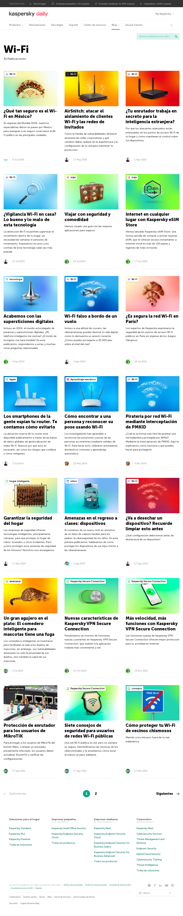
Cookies (38, 888)
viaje (73, 177)
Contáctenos (14, 897)
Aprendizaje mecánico (83, 379)
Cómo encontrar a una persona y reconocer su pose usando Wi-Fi (89, 422)
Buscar (176, 36)
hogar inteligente (19, 481)
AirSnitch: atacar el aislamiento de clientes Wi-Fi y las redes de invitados (89, 119)
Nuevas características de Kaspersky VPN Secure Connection (91, 623)
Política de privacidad (73, 885)
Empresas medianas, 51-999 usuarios (117, 4)
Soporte (73, 24)
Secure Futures (133, 24)
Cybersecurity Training (149, 859)
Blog (114, 24)
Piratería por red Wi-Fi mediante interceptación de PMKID (151, 422)
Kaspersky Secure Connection (87, 581)
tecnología (15, 279)
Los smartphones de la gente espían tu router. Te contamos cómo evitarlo (30, 422)
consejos (136, 688)
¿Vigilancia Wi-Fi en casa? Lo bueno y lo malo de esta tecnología (30, 219)
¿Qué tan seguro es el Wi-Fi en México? (30, 113)
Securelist (13, 903)
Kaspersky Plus (17, 833)
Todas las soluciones (20, 844)
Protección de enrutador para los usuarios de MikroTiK (29, 731)
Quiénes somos (30, 897)
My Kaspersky (163, 13)
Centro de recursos (95, 24)
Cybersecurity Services (149, 833)
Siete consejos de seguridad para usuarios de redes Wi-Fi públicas (89, 731)
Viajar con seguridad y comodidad (87, 217)
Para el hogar (39, 4)
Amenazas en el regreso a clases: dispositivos (91, 520)
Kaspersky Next (102, 828)
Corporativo (144, 819)
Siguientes (165, 794)
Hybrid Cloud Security (148, 854)
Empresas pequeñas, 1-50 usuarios (72, 4)
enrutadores (16, 688)
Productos (15, 24)
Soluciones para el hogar (24, 819)
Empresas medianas (106, 819)
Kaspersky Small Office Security (69, 828)
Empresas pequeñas (64, 819)
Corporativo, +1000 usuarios (157, 4)
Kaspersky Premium (19, 839)
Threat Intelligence (147, 865)
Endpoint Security (146, 848)
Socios (42, 897)
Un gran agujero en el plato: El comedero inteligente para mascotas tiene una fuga (29, 626)
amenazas (15, 581)
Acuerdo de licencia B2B (22, 888)
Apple (12, 379)
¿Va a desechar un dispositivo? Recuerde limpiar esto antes (149, 523)
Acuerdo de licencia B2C (120, 885)
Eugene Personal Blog (29, 903)
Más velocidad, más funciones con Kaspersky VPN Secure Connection (151, 623)
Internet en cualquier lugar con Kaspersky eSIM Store (152, 219)
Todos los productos (63, 843)
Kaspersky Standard (20, 828)
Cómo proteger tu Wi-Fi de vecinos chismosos (150, 728)
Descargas (57, 24)
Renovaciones (37, 24)
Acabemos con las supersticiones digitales (28, 319)
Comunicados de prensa (84, 897)
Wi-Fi (12, 74)
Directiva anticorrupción (96, 885)
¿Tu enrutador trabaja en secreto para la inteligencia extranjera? (151, 116)
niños (73, 481)
